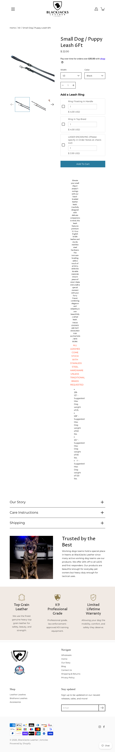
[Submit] (102, 708)
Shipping (17, 523)
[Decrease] (62, 85)
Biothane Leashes (18, 698)
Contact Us (66, 670)
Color (87, 70)
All (19, 28)
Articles (44, 740)
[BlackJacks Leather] (57, 8)
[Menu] (13, 9)
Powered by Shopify (20, 743)
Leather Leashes (18, 694)
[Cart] (102, 9)
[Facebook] (104, 727)
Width (63, 70)
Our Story (18, 502)
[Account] (96, 9)
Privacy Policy (68, 677)
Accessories (15, 702)
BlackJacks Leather (28, 740)
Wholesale (66, 655)
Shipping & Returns (70, 674)
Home (13, 28)
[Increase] (73, 85)
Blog (63, 666)
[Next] (52, 104)
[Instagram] (99, 727)
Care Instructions (24, 512)
